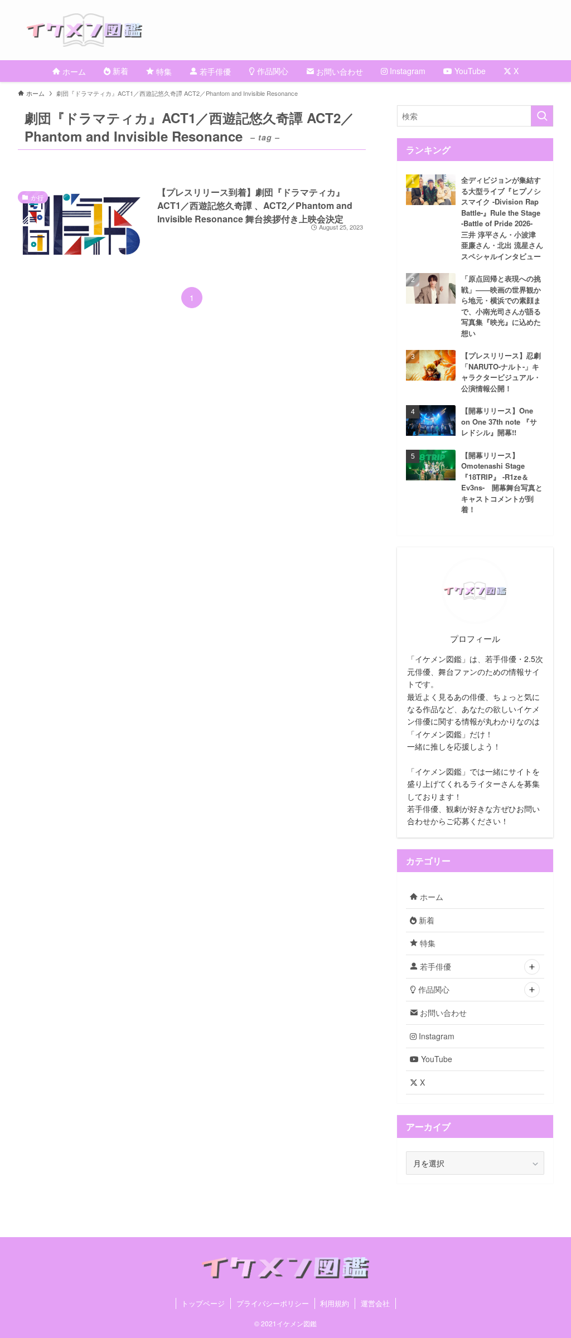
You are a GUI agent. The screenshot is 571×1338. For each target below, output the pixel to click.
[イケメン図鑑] (299, 30)
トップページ (203, 1303)
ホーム (430, 896)
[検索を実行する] (542, 115)
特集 (426, 942)
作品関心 (432, 989)
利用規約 (334, 1303)
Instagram (435, 1036)
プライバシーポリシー (272, 1303)
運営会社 (375, 1303)
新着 (425, 920)
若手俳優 (434, 966)
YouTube (435, 1058)
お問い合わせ (442, 1012)
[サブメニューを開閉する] (532, 967)
